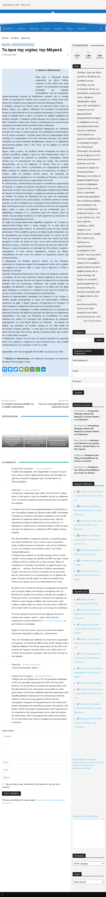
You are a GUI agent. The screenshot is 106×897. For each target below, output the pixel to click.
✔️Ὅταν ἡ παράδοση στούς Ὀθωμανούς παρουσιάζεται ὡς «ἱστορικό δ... (87, 658)
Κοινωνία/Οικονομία (57, 440)
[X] (101, 2)
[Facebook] (92, 2)
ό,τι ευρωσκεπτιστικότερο (53, 621)
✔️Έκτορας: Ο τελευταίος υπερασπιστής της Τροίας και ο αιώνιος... (88, 628)
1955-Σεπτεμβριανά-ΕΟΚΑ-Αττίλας (35, 434)
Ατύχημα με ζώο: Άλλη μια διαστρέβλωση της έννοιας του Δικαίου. (86, 458)
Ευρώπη (25, 37)
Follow (88, 52)
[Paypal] (97, 2)
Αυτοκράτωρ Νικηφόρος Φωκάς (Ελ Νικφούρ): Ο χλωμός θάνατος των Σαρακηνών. (13, 442)
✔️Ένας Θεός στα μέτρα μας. (89, 683)
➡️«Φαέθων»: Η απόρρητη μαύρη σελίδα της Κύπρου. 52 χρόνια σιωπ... (87, 539)
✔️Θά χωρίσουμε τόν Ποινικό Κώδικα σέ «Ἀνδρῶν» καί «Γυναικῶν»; (88, 722)
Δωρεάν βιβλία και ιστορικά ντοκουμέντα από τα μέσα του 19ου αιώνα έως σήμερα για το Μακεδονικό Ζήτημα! (88, 763)
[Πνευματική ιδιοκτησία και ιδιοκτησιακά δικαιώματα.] (58, 434)
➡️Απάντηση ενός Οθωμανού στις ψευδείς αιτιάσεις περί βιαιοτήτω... (88, 525)
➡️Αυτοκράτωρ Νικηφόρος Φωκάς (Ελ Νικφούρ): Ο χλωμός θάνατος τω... (88, 510)
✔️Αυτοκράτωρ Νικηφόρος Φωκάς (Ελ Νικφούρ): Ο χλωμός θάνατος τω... (88, 708)
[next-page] (8, 452)
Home (5, 37)
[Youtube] (101, 7)
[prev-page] (3, 452)
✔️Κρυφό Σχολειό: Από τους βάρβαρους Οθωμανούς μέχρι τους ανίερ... (87, 614)
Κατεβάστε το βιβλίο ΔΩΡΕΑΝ (85, 816)
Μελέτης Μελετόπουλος (23, 44)
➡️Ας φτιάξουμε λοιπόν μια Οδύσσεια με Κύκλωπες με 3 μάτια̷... (87, 575)
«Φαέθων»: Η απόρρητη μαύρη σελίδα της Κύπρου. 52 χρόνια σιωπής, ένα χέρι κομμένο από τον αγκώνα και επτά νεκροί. (35, 441)
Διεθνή (15, 37)
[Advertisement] (66, 18)
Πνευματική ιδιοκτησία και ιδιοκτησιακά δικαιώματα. (57, 444)
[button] (101, 28)
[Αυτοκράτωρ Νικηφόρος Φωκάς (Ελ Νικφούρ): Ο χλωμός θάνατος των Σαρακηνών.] (13, 434)
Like (77, 52)
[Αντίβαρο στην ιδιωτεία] (16, 25)
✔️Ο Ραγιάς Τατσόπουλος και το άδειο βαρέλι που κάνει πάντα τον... (88, 693)
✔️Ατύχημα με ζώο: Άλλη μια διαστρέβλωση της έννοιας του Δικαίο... (87, 672)
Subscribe (99, 52)
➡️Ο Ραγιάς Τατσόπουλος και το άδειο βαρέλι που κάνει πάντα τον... (88, 495)
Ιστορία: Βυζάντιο (12, 437)
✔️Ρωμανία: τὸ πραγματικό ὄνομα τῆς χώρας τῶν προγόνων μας (88, 643)
